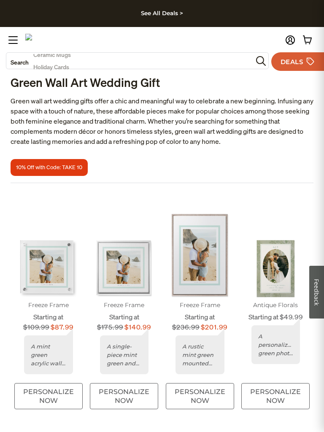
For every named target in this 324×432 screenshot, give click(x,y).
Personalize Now (48, 396)
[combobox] (129, 61)
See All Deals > (162, 13)
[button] (290, 40)
